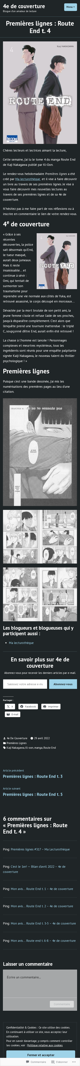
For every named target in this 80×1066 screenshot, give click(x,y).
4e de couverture (24, 6)
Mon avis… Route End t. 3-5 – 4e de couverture (43, 923)
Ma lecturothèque (28, 179)
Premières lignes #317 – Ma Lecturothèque (40, 849)
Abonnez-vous (63, 684)
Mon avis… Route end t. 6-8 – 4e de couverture (43, 940)
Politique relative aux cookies (45, 1045)
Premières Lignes (17, 743)
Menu (71, 7)
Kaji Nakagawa (15, 747)
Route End (50, 747)
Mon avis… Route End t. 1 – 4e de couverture (42, 889)
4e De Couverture (17, 738)
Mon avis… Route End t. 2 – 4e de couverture (42, 906)
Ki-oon (29, 747)
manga (38, 747)
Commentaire (62, 1004)
